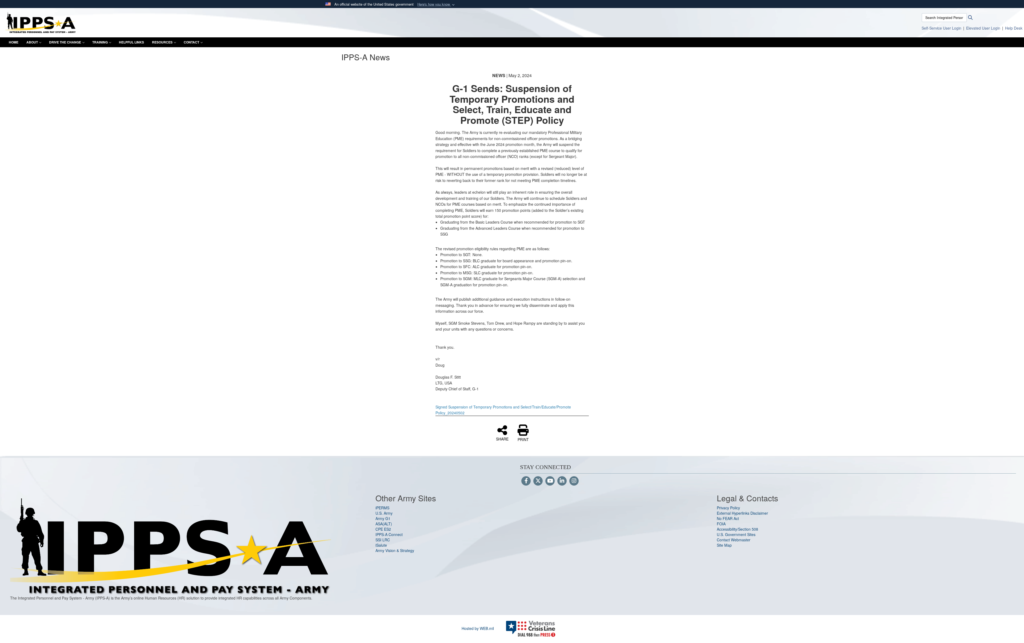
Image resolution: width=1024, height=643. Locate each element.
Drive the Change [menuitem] (65, 42)
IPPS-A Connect (389, 534)
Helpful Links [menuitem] (131, 42)
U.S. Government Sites (736, 534)
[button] (436, 4)
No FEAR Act (728, 518)
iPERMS (382, 507)
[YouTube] (550, 481)
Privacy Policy (728, 507)
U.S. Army (384, 513)
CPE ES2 (383, 529)
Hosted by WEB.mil (478, 628)
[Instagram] (574, 481)
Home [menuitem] (13, 42)
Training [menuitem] (100, 42)
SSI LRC (382, 539)
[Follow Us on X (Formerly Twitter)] (538, 481)
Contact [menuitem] (191, 42)
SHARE (502, 438)
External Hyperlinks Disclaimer (742, 513)
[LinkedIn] (562, 481)
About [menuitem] (32, 42)
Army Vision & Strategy (394, 550)
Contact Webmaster (733, 539)
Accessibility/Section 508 (737, 529)
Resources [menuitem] (162, 42)
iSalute (381, 545)
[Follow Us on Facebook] (526, 481)
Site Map (724, 545)
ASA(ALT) (383, 523)
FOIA (721, 523)
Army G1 (382, 518)
